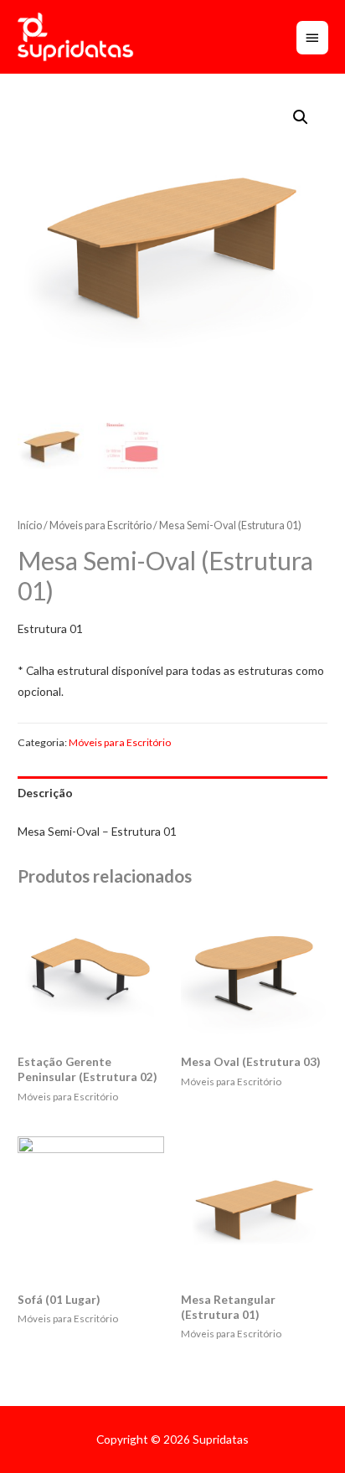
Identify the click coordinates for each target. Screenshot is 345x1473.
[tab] (172, 792)
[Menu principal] (312, 37)
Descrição (45, 792)
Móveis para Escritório (100, 525)
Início (30, 525)
